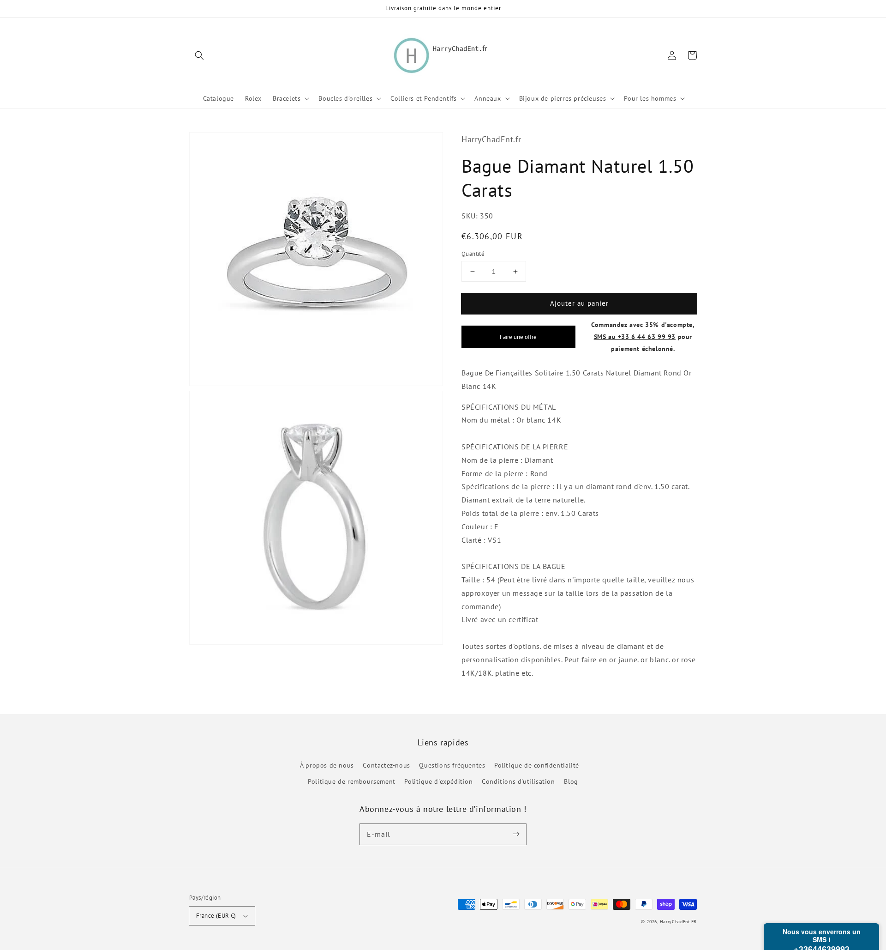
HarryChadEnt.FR (678, 922)
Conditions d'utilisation (518, 781)
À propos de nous (327, 765)
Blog (571, 781)
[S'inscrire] (516, 834)
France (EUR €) (216, 916)
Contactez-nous (386, 765)
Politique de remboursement (351, 781)
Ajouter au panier (579, 303)
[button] (199, 55)
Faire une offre (518, 337)
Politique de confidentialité (536, 765)
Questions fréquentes (452, 765)
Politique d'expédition (438, 781)
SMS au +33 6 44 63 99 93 (635, 336)
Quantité (473, 254)
